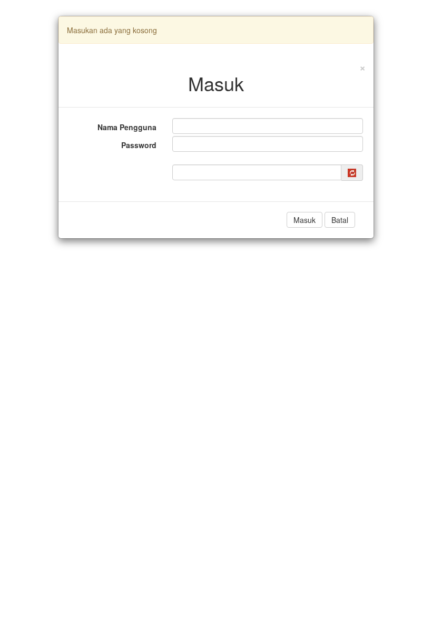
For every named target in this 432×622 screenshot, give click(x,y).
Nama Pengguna (126, 127)
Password (138, 145)
